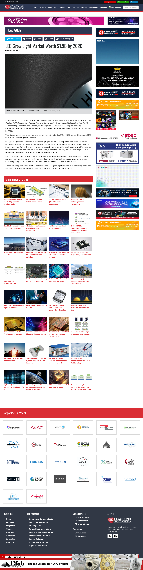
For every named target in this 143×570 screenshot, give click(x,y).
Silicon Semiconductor (39, 522)
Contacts (10, 542)
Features (10, 522)
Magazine (52, 7)
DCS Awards (80, 533)
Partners (10, 532)
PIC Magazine (35, 526)
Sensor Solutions (36, 539)
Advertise (10, 536)
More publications (110, 2)
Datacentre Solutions (38, 542)
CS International (82, 517)
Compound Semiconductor (41, 519)
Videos (63, 7)
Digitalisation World (38, 546)
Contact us (134, 2)
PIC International (82, 521)
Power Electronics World (40, 529)
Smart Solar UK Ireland (39, 536)
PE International (82, 524)
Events (84, 7)
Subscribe (93, 7)
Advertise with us (123, 2)
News (42, 7)
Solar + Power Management (41, 532)
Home (35, 7)
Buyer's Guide (73, 7)
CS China (103, 7)
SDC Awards (80, 536)
